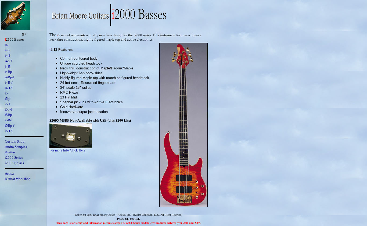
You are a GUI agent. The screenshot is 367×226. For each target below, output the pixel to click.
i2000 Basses (14, 163)
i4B (7, 66)
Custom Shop (14, 141)
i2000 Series (14, 158)
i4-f (7, 56)
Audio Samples (16, 147)
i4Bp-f (9, 77)
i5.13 (8, 131)
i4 (6, 45)
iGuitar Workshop (18, 179)
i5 (6, 93)
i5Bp (8, 115)
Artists (9, 173)
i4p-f (8, 61)
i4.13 (8, 88)
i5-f (7, 104)
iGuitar (10, 152)
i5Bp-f (9, 125)
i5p (7, 99)
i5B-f (8, 120)
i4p (7, 50)
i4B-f (8, 82)
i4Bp (8, 72)
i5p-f (8, 109)
